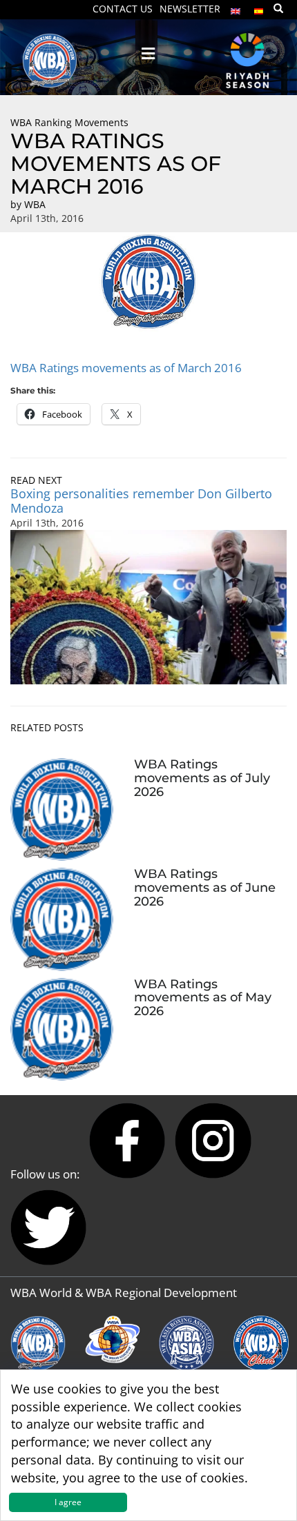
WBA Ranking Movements (69, 122)
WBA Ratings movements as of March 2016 (126, 368)
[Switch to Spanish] (259, 7)
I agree (68, 1502)
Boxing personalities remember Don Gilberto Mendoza (141, 500)
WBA (35, 204)
